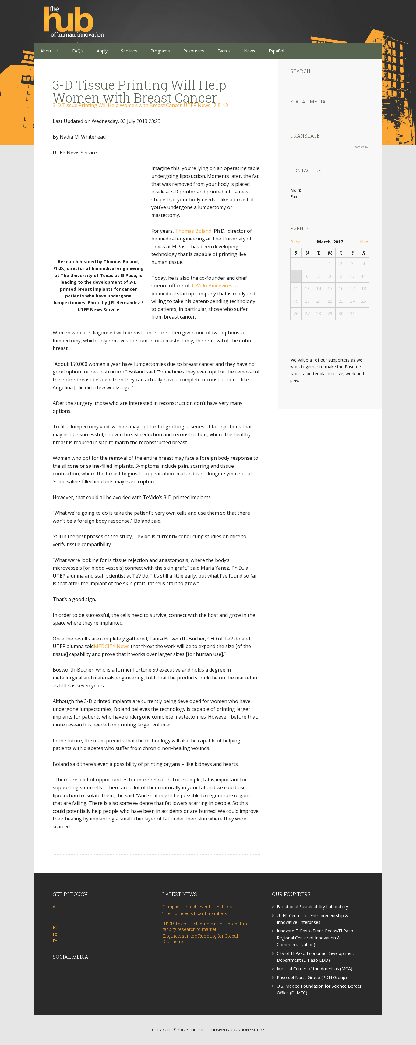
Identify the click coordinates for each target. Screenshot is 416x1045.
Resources (193, 51)
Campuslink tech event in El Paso (197, 907)
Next (364, 242)
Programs (160, 51)
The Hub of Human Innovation (74, 21)
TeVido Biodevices (211, 285)
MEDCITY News (111, 646)
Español (276, 51)
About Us (50, 51)
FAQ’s (77, 51)
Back (295, 242)
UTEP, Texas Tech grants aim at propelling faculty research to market (206, 926)
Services (129, 51)
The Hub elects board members (194, 913)
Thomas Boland (193, 231)
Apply (102, 51)
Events (224, 51)
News (249, 51)
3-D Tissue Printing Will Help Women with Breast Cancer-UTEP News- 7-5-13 (140, 105)
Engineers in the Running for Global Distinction (200, 938)
